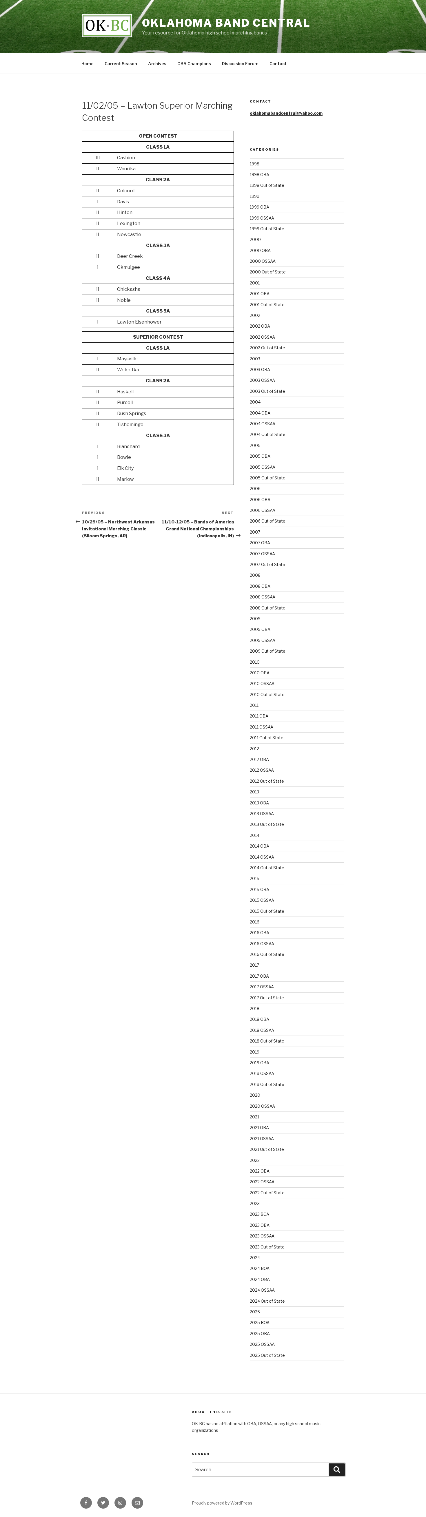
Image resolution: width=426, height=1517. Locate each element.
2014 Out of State (267, 867)
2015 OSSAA (262, 900)
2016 (254, 921)
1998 (254, 163)
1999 (254, 196)
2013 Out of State (267, 824)
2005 (255, 445)
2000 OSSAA (263, 261)
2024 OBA (260, 1279)
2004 (255, 401)
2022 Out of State (267, 1192)
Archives (157, 63)
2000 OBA (260, 250)
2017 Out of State (267, 997)
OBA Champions (194, 63)
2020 (255, 1095)
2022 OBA (260, 1171)
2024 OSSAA (262, 1290)
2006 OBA (260, 499)
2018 (254, 1008)
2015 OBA (259, 889)
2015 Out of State (267, 911)
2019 (254, 1051)
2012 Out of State (267, 781)
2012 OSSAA (262, 770)
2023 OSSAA (262, 1235)
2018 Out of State (267, 1040)
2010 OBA (260, 672)
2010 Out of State (267, 694)
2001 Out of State (267, 304)
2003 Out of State (267, 391)
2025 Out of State (267, 1355)
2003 (255, 358)
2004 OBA (260, 412)
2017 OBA (259, 976)
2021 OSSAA (262, 1138)
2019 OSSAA (262, 1073)
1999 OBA (259, 207)
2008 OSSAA (262, 596)
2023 (255, 1203)
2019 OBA (259, 1062)
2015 (254, 878)
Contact (278, 63)
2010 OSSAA (262, 683)
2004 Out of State (267, 434)
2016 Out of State (267, 954)
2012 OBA (259, 759)
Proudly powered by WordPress (222, 1502)
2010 (255, 662)
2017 (254, 965)
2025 (255, 1311)
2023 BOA (259, 1214)
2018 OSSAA (262, 1030)
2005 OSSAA (262, 467)
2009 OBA (260, 629)
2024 (255, 1257)
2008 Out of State (267, 607)
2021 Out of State (267, 1149)
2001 (255, 282)
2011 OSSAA (261, 726)
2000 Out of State (268, 271)
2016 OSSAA (262, 943)
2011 (254, 705)
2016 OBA (259, 932)
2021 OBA (259, 1127)
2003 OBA (260, 369)
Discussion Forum (240, 63)
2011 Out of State (266, 737)
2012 (254, 748)
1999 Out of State (267, 228)
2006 (255, 488)
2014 (254, 835)
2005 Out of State (267, 477)
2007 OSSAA (262, 553)
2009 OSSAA (262, 640)
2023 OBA (260, 1225)
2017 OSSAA (262, 986)
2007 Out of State (267, 564)
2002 (255, 315)
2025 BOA (260, 1322)
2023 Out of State (267, 1246)
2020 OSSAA (262, 1106)
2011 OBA (259, 715)
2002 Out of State (267, 347)
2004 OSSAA (262, 423)
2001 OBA (260, 293)
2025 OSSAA (262, 1344)
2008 (255, 575)
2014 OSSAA (262, 857)
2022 (255, 1160)
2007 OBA (260, 542)
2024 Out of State (267, 1301)
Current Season (121, 63)
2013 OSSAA (262, 813)
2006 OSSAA (262, 510)
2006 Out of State (267, 521)
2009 (255, 618)
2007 (255, 532)
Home (87, 63)
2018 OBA (259, 1019)
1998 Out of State (267, 185)
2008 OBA (260, 586)
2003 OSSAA (262, 380)
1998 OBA (259, 174)
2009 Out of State (267, 651)
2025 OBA (260, 1333)
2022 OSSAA (262, 1181)
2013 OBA (259, 802)
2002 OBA (260, 326)
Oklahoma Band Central (226, 23)
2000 (255, 239)
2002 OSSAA (262, 337)
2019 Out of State (267, 1084)
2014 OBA (259, 846)
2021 (254, 1116)
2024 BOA (260, 1268)
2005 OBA (260, 456)
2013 (254, 791)
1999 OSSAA (262, 218)
